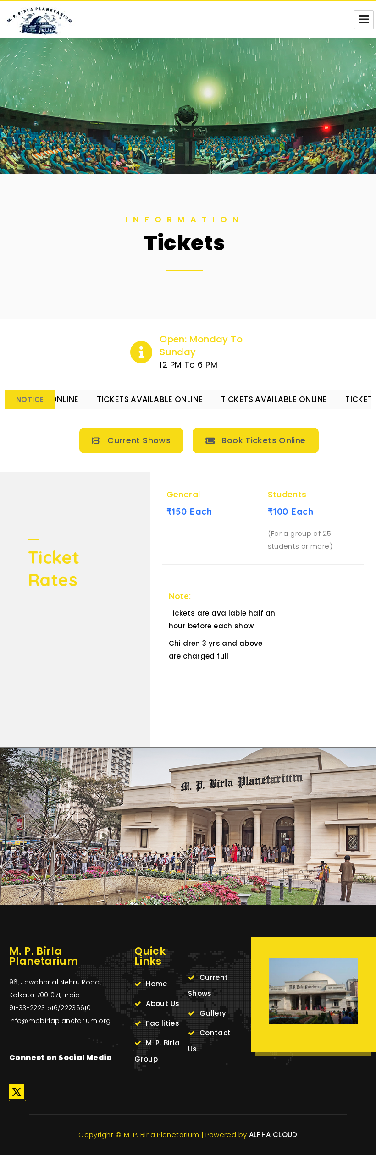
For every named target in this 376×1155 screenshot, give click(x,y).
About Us (162, 1003)
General (183, 494)
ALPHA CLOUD (273, 1134)
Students (287, 494)
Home (156, 984)
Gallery (213, 1013)
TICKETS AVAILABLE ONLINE (113, 399)
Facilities (162, 1023)
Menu (364, 19)
